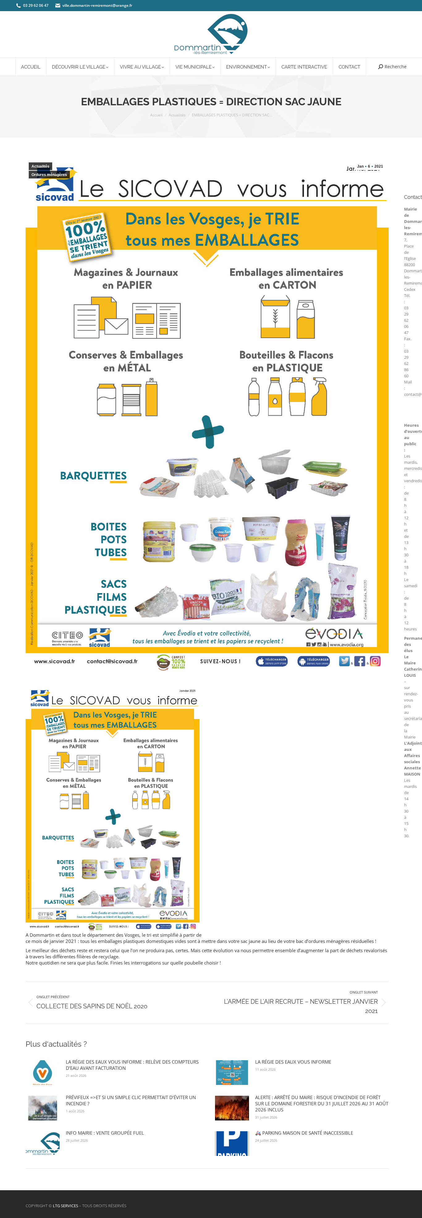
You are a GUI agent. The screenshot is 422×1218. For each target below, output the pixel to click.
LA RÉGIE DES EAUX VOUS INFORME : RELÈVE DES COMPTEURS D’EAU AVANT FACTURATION (132, 1065)
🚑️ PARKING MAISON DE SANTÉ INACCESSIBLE (304, 1133)
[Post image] (43, 1072)
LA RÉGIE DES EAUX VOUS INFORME (293, 1062)
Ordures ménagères (49, 175)
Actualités (40, 166)
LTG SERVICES (65, 1205)
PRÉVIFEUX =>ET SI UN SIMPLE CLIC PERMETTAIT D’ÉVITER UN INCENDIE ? (131, 1100)
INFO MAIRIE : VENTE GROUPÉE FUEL (105, 1133)
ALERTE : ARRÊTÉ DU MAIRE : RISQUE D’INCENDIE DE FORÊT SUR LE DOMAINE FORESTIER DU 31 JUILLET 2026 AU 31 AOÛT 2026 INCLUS (321, 1103)
